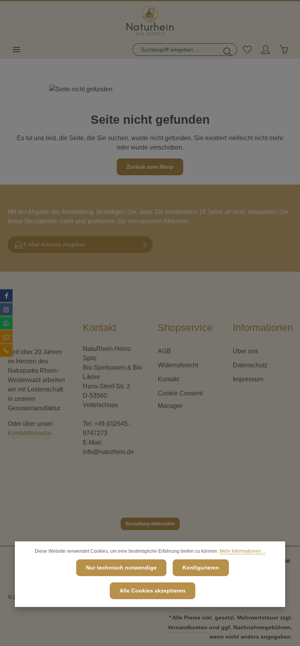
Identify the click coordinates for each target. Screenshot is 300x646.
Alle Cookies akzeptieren (153, 590)
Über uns (245, 351)
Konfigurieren (200, 567)
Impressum (248, 379)
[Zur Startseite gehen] (150, 21)
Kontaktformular (30, 433)
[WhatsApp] (6, 323)
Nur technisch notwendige (121, 567)
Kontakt (168, 379)
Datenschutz (250, 365)
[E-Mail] (6, 336)
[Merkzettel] (247, 49)
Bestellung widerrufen (150, 524)
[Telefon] (6, 350)
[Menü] (16, 49)
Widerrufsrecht (178, 365)
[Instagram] (6, 309)
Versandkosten (187, 627)
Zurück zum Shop (150, 167)
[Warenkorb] (283, 49)
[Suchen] (228, 49)
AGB (164, 351)
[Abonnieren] (145, 244)
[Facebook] (6, 295)
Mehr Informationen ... (243, 551)
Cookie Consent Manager (180, 399)
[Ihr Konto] (265, 49)
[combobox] (175, 49)
